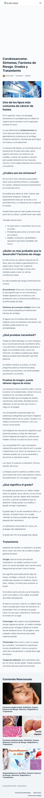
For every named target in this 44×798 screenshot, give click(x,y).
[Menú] (40, 3)
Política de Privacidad (23, 793)
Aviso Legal (37, 793)
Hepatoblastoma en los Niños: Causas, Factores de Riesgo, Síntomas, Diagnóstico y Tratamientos (22, 775)
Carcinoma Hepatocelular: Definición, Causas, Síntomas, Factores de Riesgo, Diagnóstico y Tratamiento (21, 742)
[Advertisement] (22, 29)
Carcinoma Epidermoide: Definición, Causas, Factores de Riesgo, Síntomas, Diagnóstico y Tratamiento (20, 709)
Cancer (27, 76)
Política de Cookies (34, 795)
